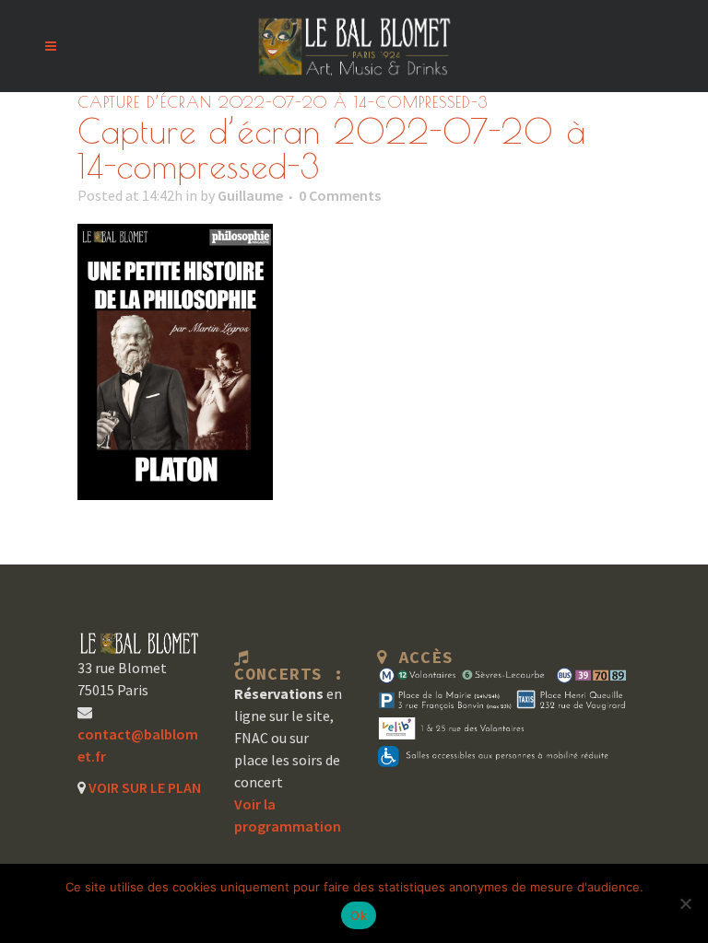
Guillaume (250, 195)
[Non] (685, 903)
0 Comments (340, 195)
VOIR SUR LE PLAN (143, 787)
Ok (358, 915)
